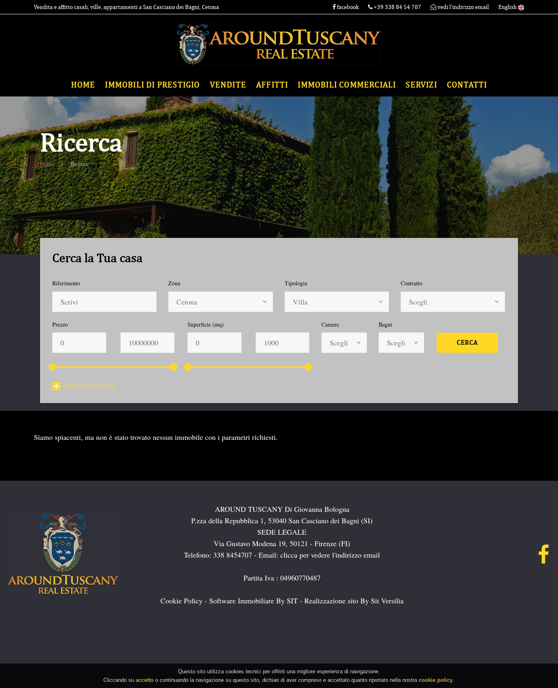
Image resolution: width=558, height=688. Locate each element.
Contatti (467, 85)
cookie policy (436, 680)
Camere (330, 324)
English (508, 7)
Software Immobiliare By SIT (253, 600)
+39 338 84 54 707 (397, 7)
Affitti (272, 85)
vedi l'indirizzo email (462, 7)
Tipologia (296, 283)
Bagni (385, 324)
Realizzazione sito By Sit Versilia (354, 600)
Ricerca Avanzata (90, 385)
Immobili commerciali (347, 85)
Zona (174, 283)
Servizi (421, 85)
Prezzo (60, 324)
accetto (145, 680)
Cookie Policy (182, 600)
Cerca (467, 342)
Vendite (228, 85)
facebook (347, 7)
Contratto (411, 283)
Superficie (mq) (205, 324)
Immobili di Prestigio (152, 85)
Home (83, 85)
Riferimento (66, 283)
